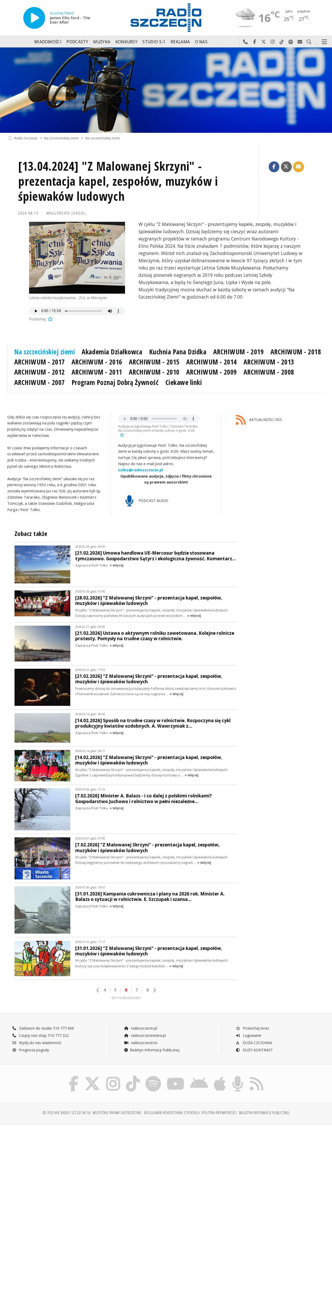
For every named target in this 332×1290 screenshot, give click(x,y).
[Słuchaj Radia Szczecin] (34, 18)
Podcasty (77, 42)
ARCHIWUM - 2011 (97, 372)
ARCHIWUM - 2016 (97, 362)
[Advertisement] (86, 1168)
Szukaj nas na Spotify (290, 42)
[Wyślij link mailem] (298, 166)
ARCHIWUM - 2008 (269, 372)
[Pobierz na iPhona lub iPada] (220, 1076)
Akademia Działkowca (112, 351)
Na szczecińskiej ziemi (61, 138)
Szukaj (309, 42)
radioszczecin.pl (143, 1028)
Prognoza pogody (33, 1049)
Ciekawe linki (183, 382)
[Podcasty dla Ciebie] (238, 1076)
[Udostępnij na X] (286, 166)
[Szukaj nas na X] (92, 1076)
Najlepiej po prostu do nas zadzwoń (245, 42)
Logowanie (251, 1035)
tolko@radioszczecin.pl (140, 469)
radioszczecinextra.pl (148, 1035)
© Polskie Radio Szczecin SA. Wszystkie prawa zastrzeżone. (92, 1112)
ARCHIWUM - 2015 (154, 362)
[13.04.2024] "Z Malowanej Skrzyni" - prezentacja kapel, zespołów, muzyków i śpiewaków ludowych (118, 181)
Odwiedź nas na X (263, 42)
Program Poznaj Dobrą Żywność (115, 382)
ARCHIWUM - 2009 (211, 372)
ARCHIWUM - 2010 (154, 372)
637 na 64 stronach (126, 998)
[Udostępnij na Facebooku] (274, 166)
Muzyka (101, 42)
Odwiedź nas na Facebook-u (254, 42)
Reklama (180, 42)
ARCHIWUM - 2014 (211, 362)
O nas (201, 42)
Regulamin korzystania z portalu (172, 1112)
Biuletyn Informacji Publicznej (154, 1049)
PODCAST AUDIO (152, 500)
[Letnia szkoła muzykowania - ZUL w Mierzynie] (77, 258)
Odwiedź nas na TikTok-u (281, 42)
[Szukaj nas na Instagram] (113, 1076)
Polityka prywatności (219, 1112)
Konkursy (126, 42)
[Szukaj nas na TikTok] (133, 1076)
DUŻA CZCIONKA (257, 1042)
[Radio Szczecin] (166, 17)
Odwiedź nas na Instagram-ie (272, 42)
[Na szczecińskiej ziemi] (166, 90)
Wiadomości (47, 42)
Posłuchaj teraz (255, 1028)
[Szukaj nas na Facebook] (74, 1076)
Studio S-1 (153, 42)
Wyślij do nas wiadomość (300, 42)
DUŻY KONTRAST (257, 1049)
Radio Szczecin (26, 138)
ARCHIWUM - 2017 (39, 362)
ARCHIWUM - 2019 (238, 351)
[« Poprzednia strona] (98, 990)
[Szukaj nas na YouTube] (176, 1076)
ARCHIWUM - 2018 (296, 351)
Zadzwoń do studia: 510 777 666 (46, 1028)
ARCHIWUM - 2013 (269, 362)
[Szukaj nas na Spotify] (153, 1076)
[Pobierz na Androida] (199, 1076)
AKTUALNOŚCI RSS (265, 419)
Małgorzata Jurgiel (66, 213)
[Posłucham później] (50, 318)
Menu (324, 42)
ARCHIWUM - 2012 (39, 372)
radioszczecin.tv (143, 1042)
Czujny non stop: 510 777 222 (43, 1035)
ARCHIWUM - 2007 (39, 382)
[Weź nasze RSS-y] (256, 1076)
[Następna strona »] (154, 990)
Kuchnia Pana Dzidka (177, 351)
